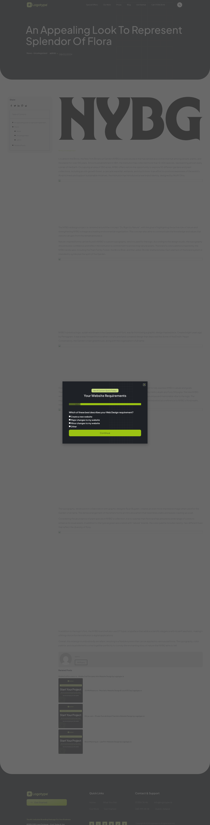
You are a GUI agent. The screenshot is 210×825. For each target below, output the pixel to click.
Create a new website (81, 416)
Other (74, 426)
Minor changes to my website (85, 423)
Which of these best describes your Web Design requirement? (101, 412)
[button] (144, 385)
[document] (105, 412)
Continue (105, 433)
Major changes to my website (85, 420)
